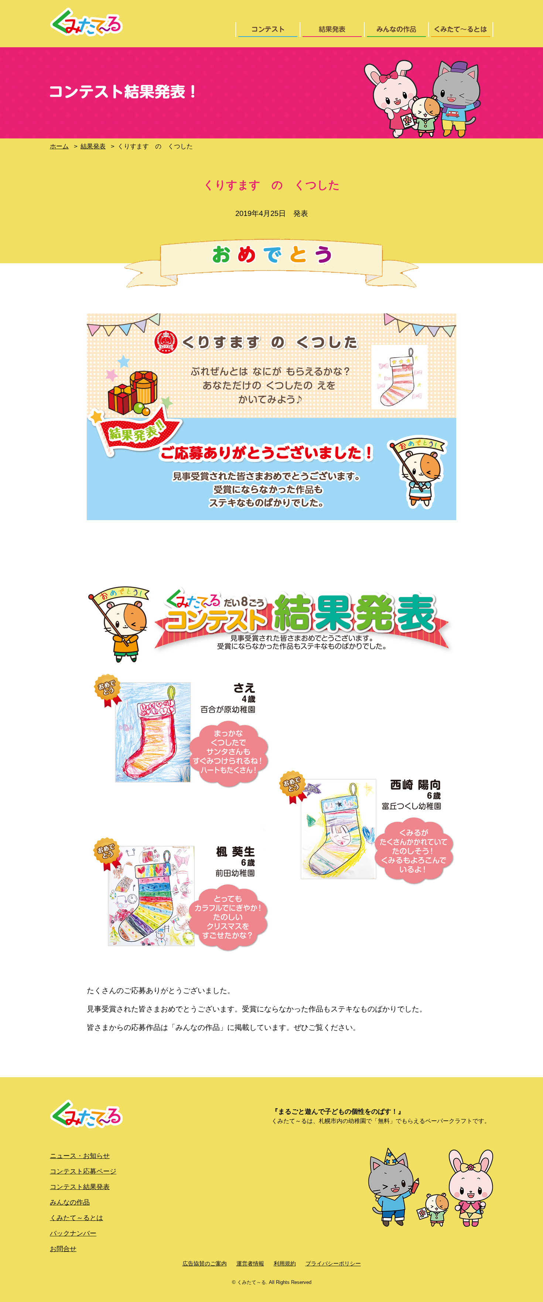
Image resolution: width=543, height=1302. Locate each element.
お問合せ (63, 1249)
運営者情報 (250, 1263)
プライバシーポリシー (333, 1263)
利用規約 (285, 1263)
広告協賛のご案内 (204, 1263)
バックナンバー (73, 1233)
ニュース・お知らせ (80, 1156)
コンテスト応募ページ (83, 1171)
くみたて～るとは (76, 1218)
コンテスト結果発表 (80, 1187)
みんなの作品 (70, 1202)
